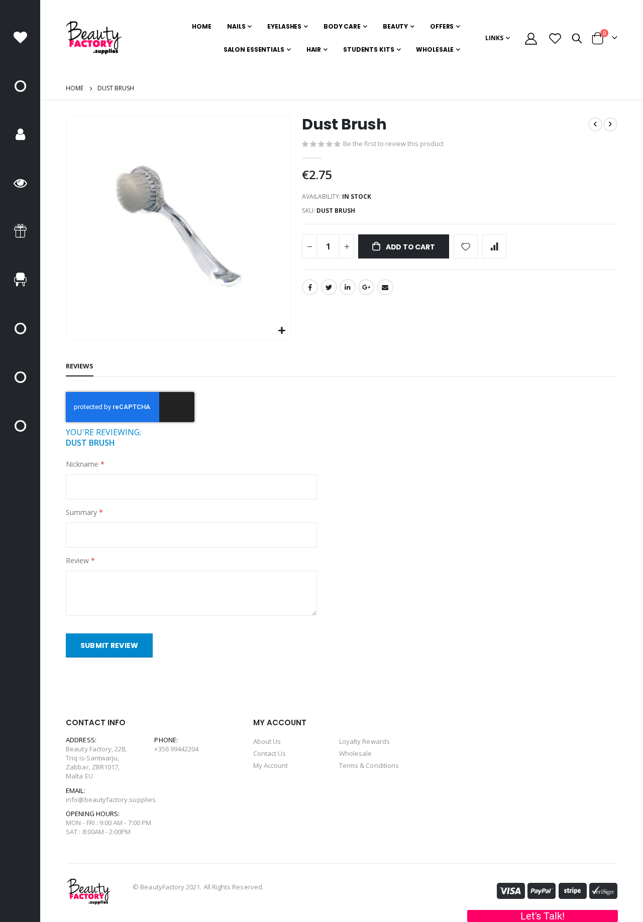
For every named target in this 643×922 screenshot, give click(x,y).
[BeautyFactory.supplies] (94, 38)
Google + (366, 287)
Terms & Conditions (369, 765)
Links (494, 38)
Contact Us (269, 753)
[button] (281, 331)
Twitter (329, 287)
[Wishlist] (555, 38)
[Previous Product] (595, 124)
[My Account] (531, 38)
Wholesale (355, 753)
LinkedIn (348, 287)
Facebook (310, 287)
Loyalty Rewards (364, 741)
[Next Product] (610, 124)
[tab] (79, 366)
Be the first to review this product (393, 143)
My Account (270, 765)
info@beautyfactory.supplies (111, 799)
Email (385, 287)
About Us (267, 741)
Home (74, 88)
